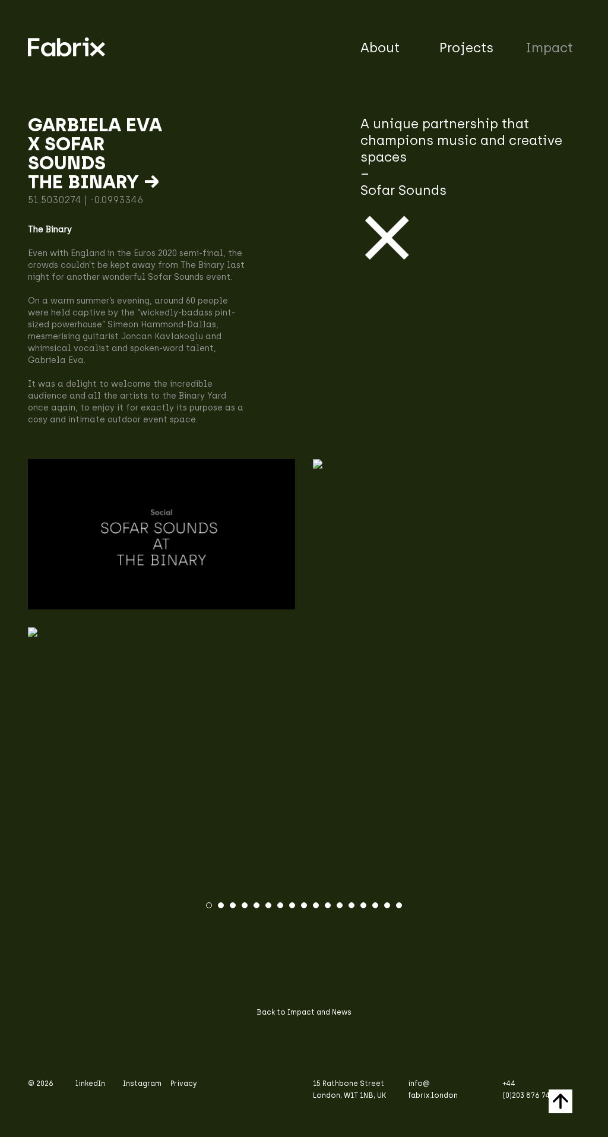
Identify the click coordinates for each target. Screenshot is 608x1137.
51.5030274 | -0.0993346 (85, 200)
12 (340, 905)
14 (363, 905)
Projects (466, 48)
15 (375, 905)
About (380, 48)
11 (328, 905)
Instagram (142, 1083)
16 (387, 905)
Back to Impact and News (304, 1012)
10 (316, 905)
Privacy (183, 1083)
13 (351, 905)
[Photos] (304, 632)
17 (399, 905)
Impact (549, 48)
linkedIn (90, 1083)
